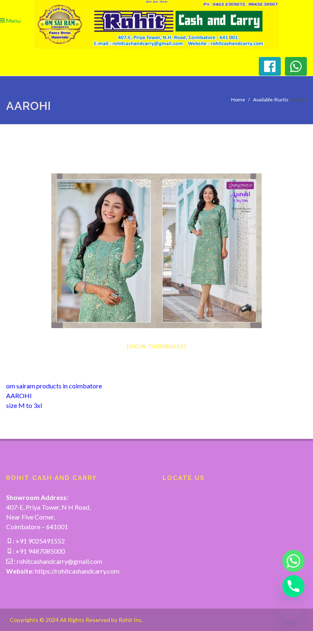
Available (263, 99)
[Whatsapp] (290, 561)
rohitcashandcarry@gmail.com (59, 561)
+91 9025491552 (39, 541)
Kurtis (282, 99)
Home (238, 99)
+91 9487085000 (39, 551)
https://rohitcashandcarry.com (77, 571)
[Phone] (290, 586)
